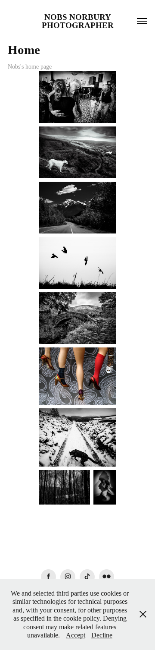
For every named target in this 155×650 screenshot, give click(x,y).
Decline (101, 635)
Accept (75, 635)
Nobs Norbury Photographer (78, 21)
